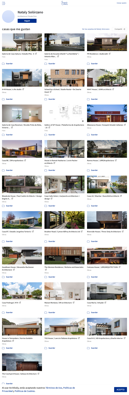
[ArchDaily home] (64, 3)
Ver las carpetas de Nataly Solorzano (95, 29)
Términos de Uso (54, 387)
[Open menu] (3, 3)
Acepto (120, 389)
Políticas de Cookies (25, 391)
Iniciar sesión (121, 3)
